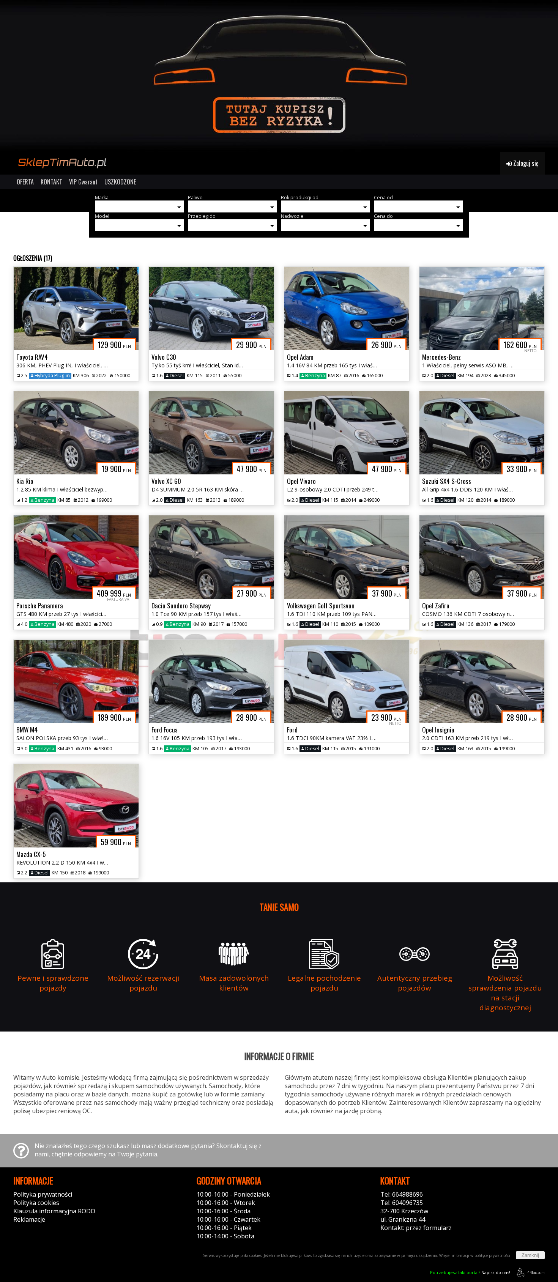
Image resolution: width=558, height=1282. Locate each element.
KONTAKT (51, 181)
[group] (279, 76)
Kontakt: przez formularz (416, 1228)
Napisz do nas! (470, 1272)
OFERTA (25, 181)
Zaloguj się (525, 163)
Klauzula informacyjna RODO (54, 1211)
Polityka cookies (36, 1203)
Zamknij (530, 1255)
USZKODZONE (120, 181)
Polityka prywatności (42, 1194)
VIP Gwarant (83, 181)
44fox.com (536, 1272)
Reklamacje (29, 1219)
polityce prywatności (492, 1255)
